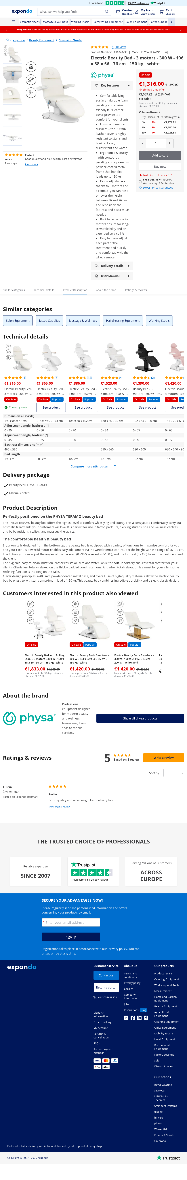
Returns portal (106, 987)
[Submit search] (106, 12)
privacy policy (117, 949)
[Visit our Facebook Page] (133, 1019)
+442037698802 (107, 997)
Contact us (106, 975)
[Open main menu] (13, 22)
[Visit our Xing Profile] (146, 1019)
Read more (31, 164)
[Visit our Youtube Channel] (126, 1019)
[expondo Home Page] (7, 40)
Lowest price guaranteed (158, 187)
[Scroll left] (6, 29)
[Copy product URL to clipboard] (166, 52)
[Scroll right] (180, 29)
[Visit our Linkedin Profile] (139, 1019)
